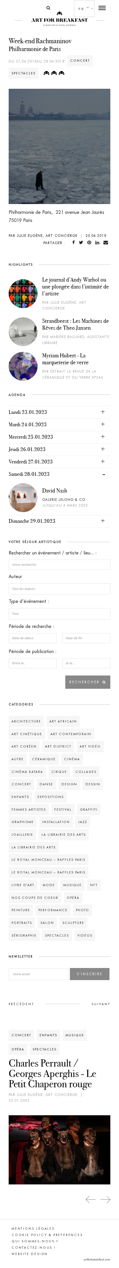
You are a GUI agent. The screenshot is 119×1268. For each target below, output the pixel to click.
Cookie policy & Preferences (47, 1235)
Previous (91, 1199)
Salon (47, 923)
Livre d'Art (23, 885)
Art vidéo (90, 746)
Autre (18, 759)
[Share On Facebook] (74, 242)
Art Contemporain (71, 734)
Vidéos (84, 935)
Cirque (59, 772)
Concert (80, 61)
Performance (53, 910)
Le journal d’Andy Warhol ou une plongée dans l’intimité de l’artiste (75, 286)
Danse (46, 784)
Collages (85, 772)
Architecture (26, 721)
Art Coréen (24, 746)
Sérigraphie (24, 935)
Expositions (51, 797)
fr (81, 9)
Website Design (30, 1254)
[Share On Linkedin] (98, 242)
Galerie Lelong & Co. (64, 499)
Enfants (20, 797)
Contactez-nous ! (34, 1248)
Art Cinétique (27, 734)
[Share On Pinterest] (90, 242)
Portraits (22, 923)
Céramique (44, 759)
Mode (49, 885)
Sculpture (73, 923)
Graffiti (89, 809)
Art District (58, 746)
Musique (72, 885)
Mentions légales (33, 1229)
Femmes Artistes (29, 809)
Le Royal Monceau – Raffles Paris (48, 860)
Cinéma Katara (27, 772)
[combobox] (59, 589)
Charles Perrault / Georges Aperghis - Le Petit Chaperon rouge (52, 1073)
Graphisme (23, 822)
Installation (56, 822)
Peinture (21, 910)
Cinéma (72, 759)
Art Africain (63, 721)
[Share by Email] (106, 242)
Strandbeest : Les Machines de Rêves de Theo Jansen (75, 324)
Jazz (82, 822)
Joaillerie (22, 835)
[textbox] (59, 588)
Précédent (21, 1004)
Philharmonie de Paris (35, 49)
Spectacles (24, 73)
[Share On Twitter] (82, 242)
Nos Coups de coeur (35, 898)
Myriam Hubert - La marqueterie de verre (65, 359)
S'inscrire (90, 974)
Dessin (92, 784)
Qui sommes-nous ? (35, 1241)
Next (105, 1199)
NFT (94, 885)
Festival (63, 809)
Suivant (101, 1004)
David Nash (54, 490)
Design (69, 784)
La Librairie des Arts (64, 835)
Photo (82, 910)
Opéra (73, 898)
